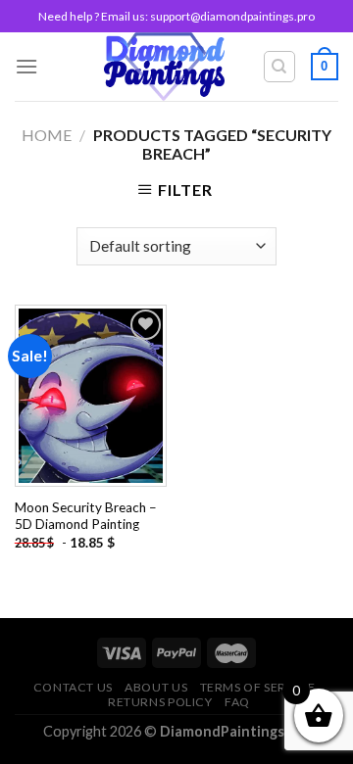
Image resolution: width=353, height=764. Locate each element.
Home (47, 134)
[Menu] (26, 66)
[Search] (280, 66)
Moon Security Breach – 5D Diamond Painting (86, 516)
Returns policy (160, 701)
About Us (156, 687)
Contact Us (73, 687)
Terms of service (258, 687)
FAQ (237, 701)
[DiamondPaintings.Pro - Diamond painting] (164, 66)
